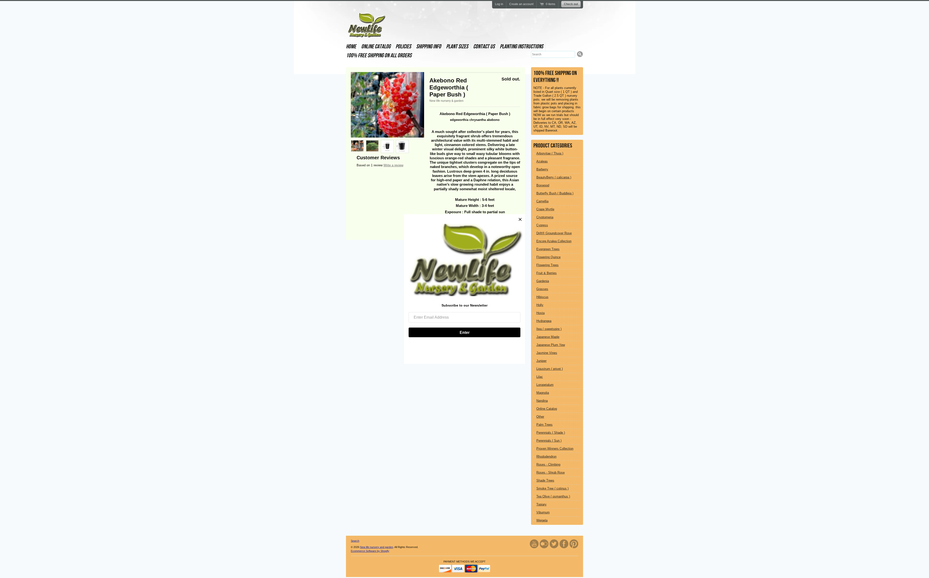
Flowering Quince (548, 257)
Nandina (542, 400)
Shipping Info (428, 46)
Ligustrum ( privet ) (549, 369)
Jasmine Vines (546, 353)
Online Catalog (375, 46)
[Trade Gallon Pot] (402, 146)
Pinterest (573, 543)
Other (540, 416)
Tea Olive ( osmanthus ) (553, 496)
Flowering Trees (547, 265)
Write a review (393, 165)
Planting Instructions (521, 46)
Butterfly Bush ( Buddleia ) (554, 193)
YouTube (534, 543)
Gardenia (542, 281)
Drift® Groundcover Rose (554, 233)
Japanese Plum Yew (550, 345)
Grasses (542, 289)
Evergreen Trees (548, 249)
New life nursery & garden (446, 100)
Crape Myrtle (545, 209)
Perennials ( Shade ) (550, 432)
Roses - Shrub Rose (550, 472)
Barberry (542, 169)
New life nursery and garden (376, 547)
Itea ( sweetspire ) (549, 329)
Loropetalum (545, 385)
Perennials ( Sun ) (549, 440)
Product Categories (552, 145)
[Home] (366, 33)
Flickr (544, 543)
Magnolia (542, 393)
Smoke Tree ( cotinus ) (552, 488)
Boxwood (542, 185)
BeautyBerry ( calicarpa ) (553, 177)
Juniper (541, 361)
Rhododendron (546, 456)
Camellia (542, 201)
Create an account (521, 4)
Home (351, 46)
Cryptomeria (544, 217)
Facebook (564, 543)
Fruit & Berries (546, 273)
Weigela (541, 520)
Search (355, 540)
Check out (571, 4)
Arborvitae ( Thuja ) (549, 153)
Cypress (542, 225)
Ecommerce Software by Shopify (370, 550)
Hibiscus (542, 297)
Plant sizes (457, 46)
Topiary (541, 504)
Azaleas (542, 161)
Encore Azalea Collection (553, 241)
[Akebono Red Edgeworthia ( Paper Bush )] (387, 105)
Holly (539, 305)
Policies (403, 46)
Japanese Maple (547, 337)
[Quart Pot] (387, 146)
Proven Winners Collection (554, 448)
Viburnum (543, 512)
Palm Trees (544, 424)
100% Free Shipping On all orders (379, 55)
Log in (499, 4)
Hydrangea (543, 321)
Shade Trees (545, 480)
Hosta (540, 313)
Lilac (539, 377)
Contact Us (484, 46)
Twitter (554, 543)
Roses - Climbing (548, 464)
